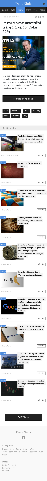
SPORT (28, 10)
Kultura (17, 452)
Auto (41, 452)
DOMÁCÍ (5, 10)
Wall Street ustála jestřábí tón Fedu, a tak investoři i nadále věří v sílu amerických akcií (30, 139)
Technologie (7, 452)
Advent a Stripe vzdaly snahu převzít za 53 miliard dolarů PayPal (31, 329)
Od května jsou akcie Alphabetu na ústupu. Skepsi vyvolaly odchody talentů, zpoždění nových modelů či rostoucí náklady (31, 305)
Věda (32, 449)
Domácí (5, 449)
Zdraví (24, 452)
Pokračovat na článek (23, 98)
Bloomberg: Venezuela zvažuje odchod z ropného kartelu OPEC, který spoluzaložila (32, 193)
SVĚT (13, 10)
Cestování (33, 452)
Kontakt (5, 470)
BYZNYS (20, 10)
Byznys (3, 135)
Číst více (41, 155)
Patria (16, 17)
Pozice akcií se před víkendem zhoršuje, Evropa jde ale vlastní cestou (31, 384)
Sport (25, 449)
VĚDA (36, 10)
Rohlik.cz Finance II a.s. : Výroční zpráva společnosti (30, 273)
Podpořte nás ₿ (9, 465)
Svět (12, 449)
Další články (23, 417)
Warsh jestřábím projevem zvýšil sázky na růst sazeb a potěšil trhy (30, 220)
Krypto (5, 454)
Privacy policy (8, 468)
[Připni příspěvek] (36, 17)
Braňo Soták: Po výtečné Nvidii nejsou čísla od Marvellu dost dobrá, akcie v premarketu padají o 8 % (31, 357)
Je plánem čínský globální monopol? (29, 164)
